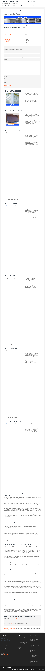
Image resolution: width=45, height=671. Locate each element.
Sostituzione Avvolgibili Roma (35, 657)
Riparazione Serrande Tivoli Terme (21, 646)
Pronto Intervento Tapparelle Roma (35, 644)
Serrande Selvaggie (11, 621)
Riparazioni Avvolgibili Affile (20, 647)
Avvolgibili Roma (33, 640)
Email (23, 55)
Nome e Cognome (7, 51)
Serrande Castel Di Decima (20, 638)
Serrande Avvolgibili (8, 34)
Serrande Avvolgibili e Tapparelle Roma (18, 2)
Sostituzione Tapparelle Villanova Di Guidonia (22, 641)
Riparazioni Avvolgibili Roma (34, 649)
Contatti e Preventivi (41, 669)
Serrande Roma (33, 656)
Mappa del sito (18, 668)
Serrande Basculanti (8, 35)
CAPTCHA (5, 82)
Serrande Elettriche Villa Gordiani (21, 643)
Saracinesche (7, 41)
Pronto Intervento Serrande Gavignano (9, 628)
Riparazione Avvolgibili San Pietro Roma (22, 642)
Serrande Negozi (7, 40)
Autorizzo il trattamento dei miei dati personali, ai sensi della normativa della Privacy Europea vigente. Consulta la (20, 78)
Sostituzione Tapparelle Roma (35, 660)
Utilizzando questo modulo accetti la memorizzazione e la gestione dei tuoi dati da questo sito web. (18, 80)
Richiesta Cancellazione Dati (12, 668)
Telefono (6, 55)
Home (12, 669)
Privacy (5, 76)
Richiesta (6, 59)
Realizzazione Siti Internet (4, 668)
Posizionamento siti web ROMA (13, 668)
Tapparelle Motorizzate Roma (35, 661)
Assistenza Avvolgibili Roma (34, 635)
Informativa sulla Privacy (4, 668)
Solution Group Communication (21, 668)
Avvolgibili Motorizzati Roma (35, 639)
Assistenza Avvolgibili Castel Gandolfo (22, 637)
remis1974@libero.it (5, 654)
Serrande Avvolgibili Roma (34, 650)
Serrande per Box (7, 39)
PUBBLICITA (13, 623)
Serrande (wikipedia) (14, 618)
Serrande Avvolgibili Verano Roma (21, 648)
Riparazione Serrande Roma (34, 646)
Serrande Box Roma (33, 652)
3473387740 (5, 653)
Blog (36, 669)
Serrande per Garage (8, 38)
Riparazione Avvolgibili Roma (35, 645)
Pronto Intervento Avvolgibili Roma (35, 641)
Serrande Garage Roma (34, 655)
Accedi (21, 668)
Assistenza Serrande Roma (34, 636)
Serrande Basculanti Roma (34, 651)
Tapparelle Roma (33, 662)
